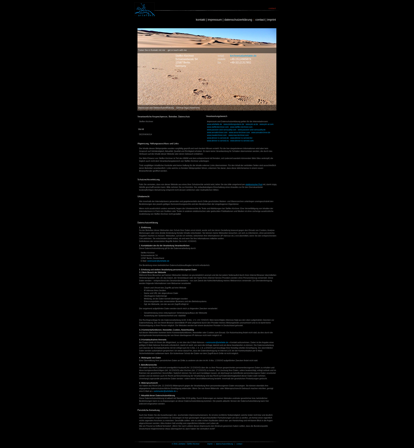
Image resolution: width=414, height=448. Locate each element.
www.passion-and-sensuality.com (221, 130)
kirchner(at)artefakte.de (243, 55)
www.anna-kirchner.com (239, 132)
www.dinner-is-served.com (242, 141)
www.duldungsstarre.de (233, 124)
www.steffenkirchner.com (218, 127)
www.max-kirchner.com (239, 135)
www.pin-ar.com (266, 124)
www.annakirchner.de (260, 132)
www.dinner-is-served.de (218, 138)
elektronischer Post (253, 184)
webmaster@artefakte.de (158, 261)
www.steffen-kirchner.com (241, 127)
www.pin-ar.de (252, 124)
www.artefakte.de (214, 124)
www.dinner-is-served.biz (241, 138)
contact (272, 8)
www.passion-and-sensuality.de (252, 130)
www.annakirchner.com (217, 132)
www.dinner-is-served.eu (218, 141)
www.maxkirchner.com (217, 135)
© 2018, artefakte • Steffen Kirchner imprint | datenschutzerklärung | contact (207, 444)
